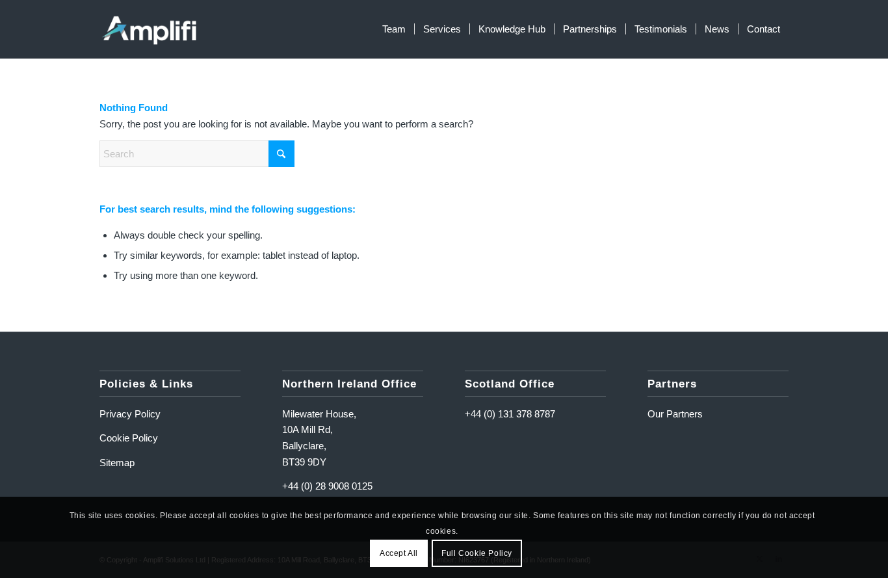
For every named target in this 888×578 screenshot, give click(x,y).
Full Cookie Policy (476, 553)
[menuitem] (394, 29)
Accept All (399, 553)
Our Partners (675, 413)
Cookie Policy (128, 437)
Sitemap (117, 462)
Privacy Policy (130, 413)
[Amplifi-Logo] (149, 29)
